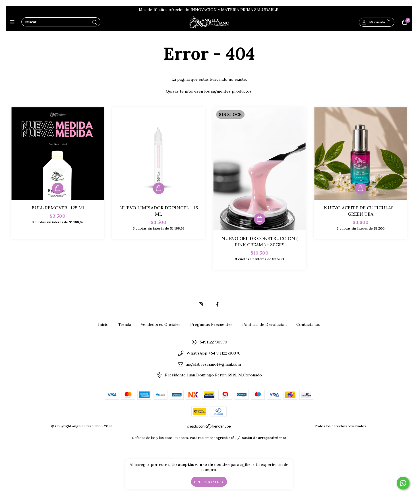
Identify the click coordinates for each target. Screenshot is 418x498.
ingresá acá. (224, 438)
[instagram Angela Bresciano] (200, 304)
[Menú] (13, 22)
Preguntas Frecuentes (211, 324)
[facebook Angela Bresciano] (217, 304)
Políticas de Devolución (264, 324)
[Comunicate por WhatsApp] (403, 483)
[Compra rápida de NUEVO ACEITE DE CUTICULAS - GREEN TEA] (360, 188)
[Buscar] (94, 22)
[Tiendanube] (209, 428)
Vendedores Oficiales (161, 324)
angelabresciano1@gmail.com (213, 364)
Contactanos (308, 324)
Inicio (103, 324)
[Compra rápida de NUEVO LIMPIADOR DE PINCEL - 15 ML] (158, 188)
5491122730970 (213, 342)
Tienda (124, 324)
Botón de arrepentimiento (264, 438)
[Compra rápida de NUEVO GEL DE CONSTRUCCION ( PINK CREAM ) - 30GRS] (259, 219)
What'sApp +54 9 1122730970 (214, 353)
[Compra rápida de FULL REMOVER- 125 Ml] (57, 188)
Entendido (209, 482)
